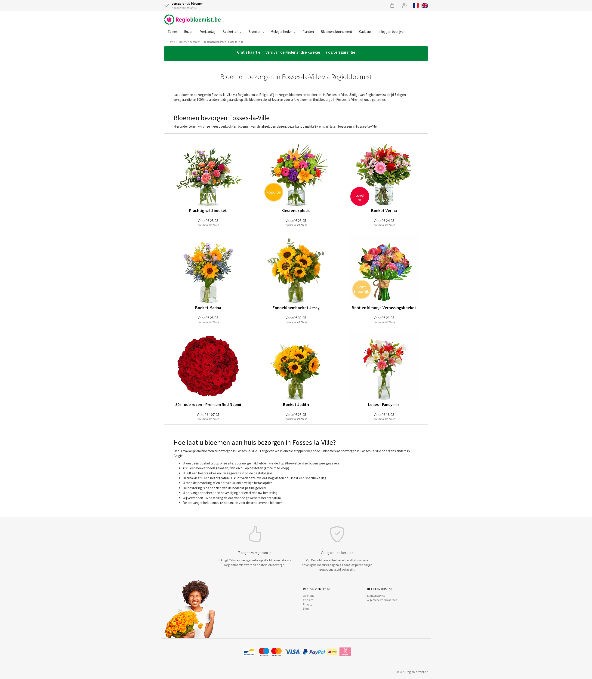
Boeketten (230, 31)
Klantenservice (376, 596)
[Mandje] (392, 5)
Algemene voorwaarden (382, 600)
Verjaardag (208, 31)
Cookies (308, 600)
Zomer (172, 31)
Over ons (308, 596)
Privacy (307, 604)
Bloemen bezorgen (189, 41)
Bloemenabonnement (336, 31)
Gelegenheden (282, 31)
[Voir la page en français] (416, 5)
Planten (308, 31)
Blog (306, 609)
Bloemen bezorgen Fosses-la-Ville (223, 41)
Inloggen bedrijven (392, 31)
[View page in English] (425, 5)
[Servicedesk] (404, 5)
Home (171, 41)
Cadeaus (365, 31)
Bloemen (255, 31)
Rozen (188, 31)
